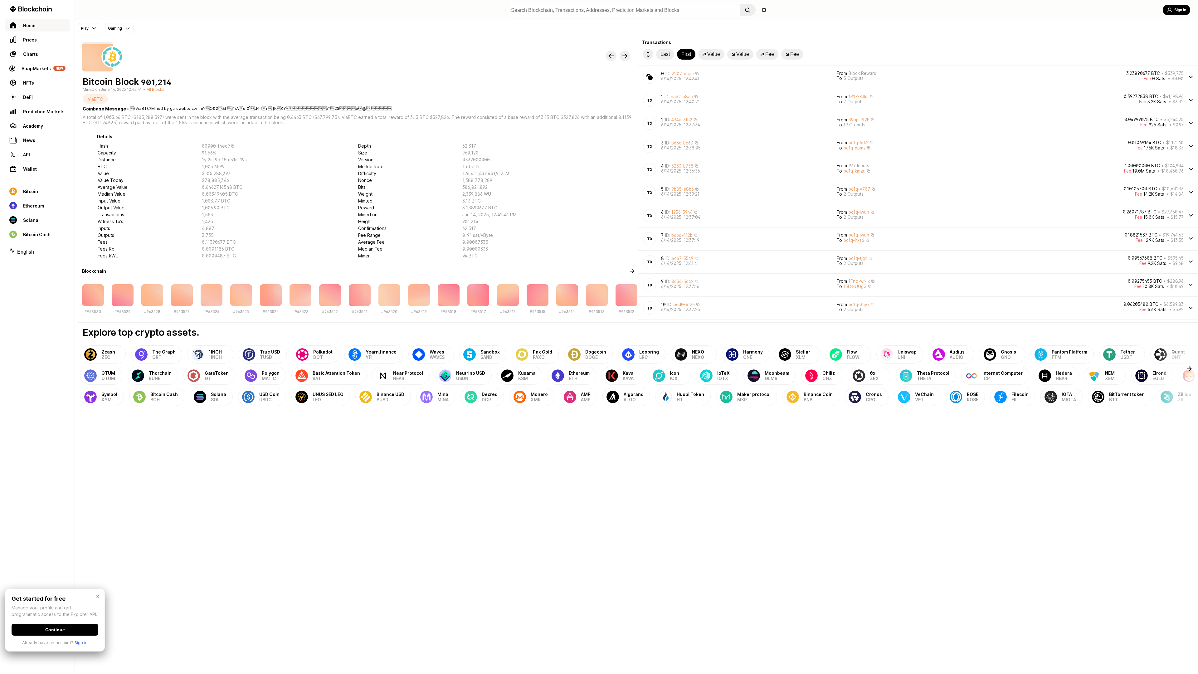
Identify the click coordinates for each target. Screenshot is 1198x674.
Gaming (115, 28)
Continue (55, 629)
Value (713, 54)
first (686, 54)
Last (665, 54)
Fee (769, 54)
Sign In (1180, 10)
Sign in (81, 642)
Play (85, 28)
